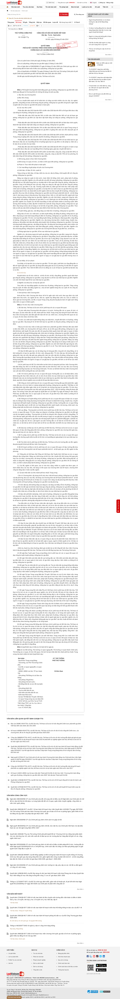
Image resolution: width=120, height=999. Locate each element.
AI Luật (97, 7)
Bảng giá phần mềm (63, 953)
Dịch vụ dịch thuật (38, 963)
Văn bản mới (15, 7)
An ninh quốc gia (23, 920)
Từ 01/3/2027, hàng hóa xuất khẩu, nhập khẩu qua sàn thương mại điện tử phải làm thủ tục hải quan (100, 71)
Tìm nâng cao (79, 14)
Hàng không (19, 928)
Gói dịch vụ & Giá (82, 2)
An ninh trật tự (14, 920)
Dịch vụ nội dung (38, 966)
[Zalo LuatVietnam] (91, 956)
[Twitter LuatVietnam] (100, 956)
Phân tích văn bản (38, 956)
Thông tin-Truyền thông (25, 910)
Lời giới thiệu (12, 953)
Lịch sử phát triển (13, 956)
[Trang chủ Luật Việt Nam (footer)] (15, 976)
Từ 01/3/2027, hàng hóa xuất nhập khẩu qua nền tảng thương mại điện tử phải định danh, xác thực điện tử (100, 79)
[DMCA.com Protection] (105, 992)
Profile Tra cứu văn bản (15, 960)
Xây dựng (12, 928)
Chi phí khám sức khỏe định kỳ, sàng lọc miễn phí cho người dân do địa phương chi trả (100, 87)
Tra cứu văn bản (28, 7)
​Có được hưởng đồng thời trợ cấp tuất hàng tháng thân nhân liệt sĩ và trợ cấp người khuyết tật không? (100, 30)
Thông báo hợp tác (63, 970)
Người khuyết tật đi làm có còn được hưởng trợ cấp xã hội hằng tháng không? (99, 22)
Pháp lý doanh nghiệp (39, 960)
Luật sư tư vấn (87, 7)
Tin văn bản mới (50, 7)
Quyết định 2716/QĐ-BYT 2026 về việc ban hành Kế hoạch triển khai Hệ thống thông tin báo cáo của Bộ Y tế (46, 907)
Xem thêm (80, 889)
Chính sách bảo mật (63, 963)
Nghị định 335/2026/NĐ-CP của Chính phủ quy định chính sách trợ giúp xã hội (36, 820)
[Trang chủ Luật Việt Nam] (14, 2)
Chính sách (22, 939)
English (95, 2)
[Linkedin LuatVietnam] (104, 956)
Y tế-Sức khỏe (14, 902)
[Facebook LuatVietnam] (88, 956)
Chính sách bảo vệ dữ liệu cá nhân (68, 966)
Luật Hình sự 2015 (50, 997)
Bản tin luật (75, 7)
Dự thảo (39, 7)
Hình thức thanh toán (64, 956)
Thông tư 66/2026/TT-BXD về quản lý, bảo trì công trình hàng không (32, 926)
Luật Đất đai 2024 (39, 997)
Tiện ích (105, 7)
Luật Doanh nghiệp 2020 (26, 997)
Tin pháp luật (63, 7)
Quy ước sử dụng (63, 960)
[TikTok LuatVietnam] (97, 956)
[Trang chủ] (7, 7)
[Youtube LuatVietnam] (94, 956)
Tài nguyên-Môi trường (35, 920)
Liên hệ (10, 963)
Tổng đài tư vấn (37, 970)
